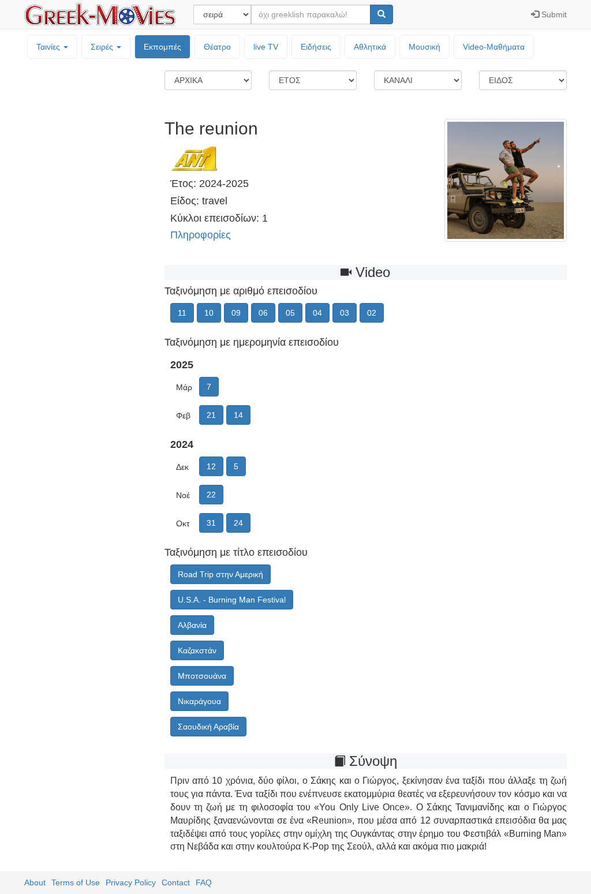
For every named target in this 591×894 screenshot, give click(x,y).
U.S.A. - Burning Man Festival (232, 599)
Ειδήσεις (316, 46)
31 (211, 523)
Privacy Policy (131, 882)
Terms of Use (75, 882)
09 (236, 312)
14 (238, 415)
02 (371, 312)
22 (211, 494)
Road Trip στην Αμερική (220, 574)
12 (211, 466)
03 (344, 312)
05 (290, 312)
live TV (265, 46)
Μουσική (424, 46)
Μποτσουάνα (202, 675)
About (35, 882)
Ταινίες (49, 46)
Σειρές (103, 46)
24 (238, 523)
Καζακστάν (197, 650)
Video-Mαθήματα (494, 46)
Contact (176, 882)
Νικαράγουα (199, 701)
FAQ (204, 882)
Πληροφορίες (200, 235)
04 (317, 312)
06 (263, 312)
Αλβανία (192, 625)
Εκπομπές (162, 46)
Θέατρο (217, 46)
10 (209, 312)
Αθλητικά (370, 46)
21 (211, 415)
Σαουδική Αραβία (208, 726)
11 (182, 312)
